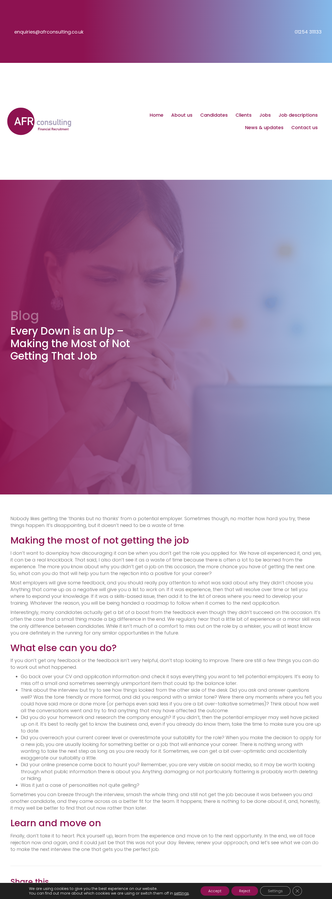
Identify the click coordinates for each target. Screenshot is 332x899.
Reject (244, 891)
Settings (275, 891)
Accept (215, 891)
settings (181, 893)
